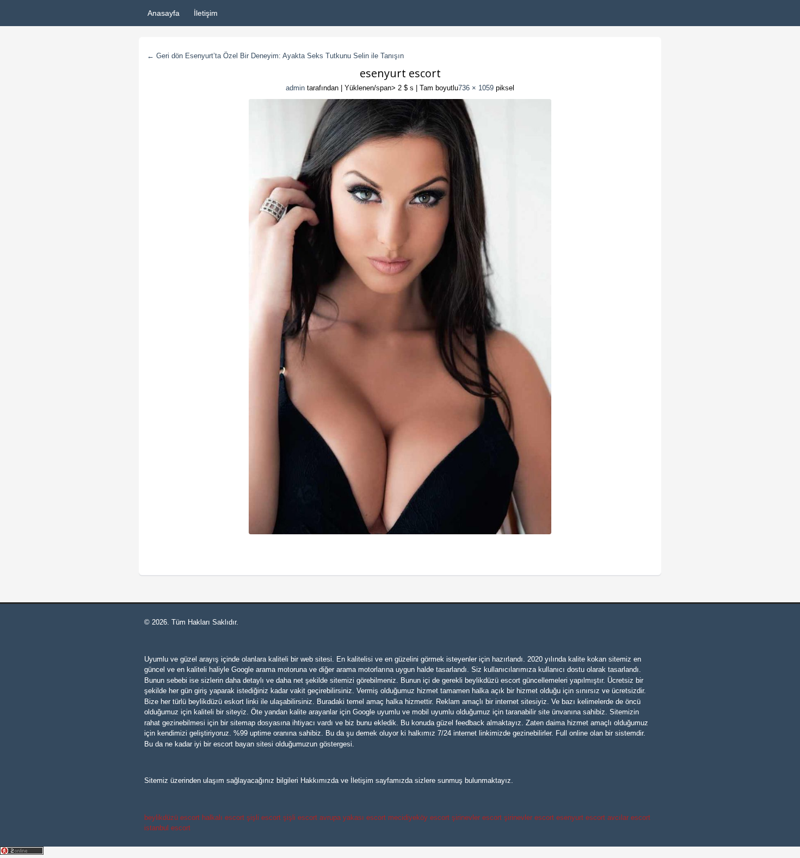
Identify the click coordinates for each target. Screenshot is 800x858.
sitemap (242, 723)
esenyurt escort (580, 817)
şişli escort (264, 817)
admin (295, 88)
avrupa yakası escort (352, 817)
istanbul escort (167, 828)
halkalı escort (223, 817)
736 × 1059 (476, 88)
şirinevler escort (477, 817)
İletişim (206, 13)
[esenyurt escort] (400, 316)
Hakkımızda (319, 780)
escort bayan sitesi (243, 744)
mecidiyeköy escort (419, 817)
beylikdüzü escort (492, 680)
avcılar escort (628, 817)
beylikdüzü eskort (216, 701)
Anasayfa (163, 13)
